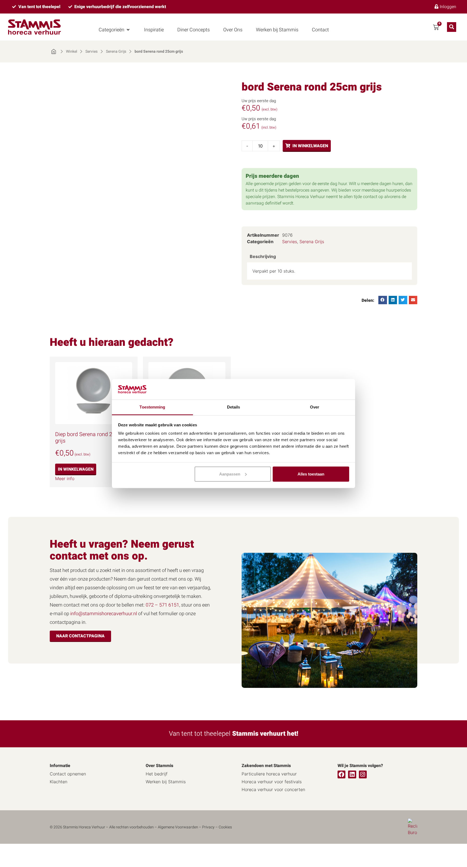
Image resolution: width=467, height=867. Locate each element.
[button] (114, 30)
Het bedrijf (157, 773)
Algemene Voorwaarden (178, 827)
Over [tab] (314, 407)
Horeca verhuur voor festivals (272, 781)
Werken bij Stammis (166, 781)
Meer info (64, 478)
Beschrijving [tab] (263, 256)
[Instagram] (363, 774)
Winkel (71, 51)
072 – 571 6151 (162, 605)
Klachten (58, 781)
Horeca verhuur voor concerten (273, 789)
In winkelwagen (310, 146)
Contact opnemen (68, 773)
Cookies (225, 827)
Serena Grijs (116, 51)
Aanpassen (229, 474)
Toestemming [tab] (152, 407)
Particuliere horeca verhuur (269, 773)
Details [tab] (233, 407)
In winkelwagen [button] (76, 469)
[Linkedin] (352, 774)
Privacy (208, 827)
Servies (91, 51)
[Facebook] (341, 774)
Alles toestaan (311, 474)
